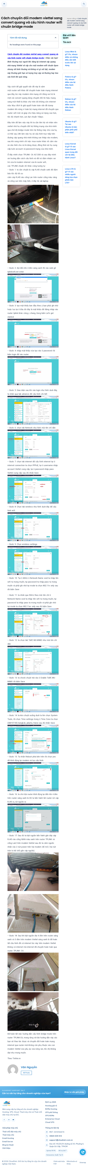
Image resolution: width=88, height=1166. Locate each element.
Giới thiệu (6, 1148)
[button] (55, 37)
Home (69, 19)
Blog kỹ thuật (8, 1145)
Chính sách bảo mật (59, 1162)
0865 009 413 (55, 1136)
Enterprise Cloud (52, 1119)
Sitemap (83, 1162)
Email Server (7, 1141)
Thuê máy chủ (8, 1135)
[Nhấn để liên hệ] (83, 1152)
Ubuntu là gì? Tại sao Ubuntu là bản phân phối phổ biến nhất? (71, 127)
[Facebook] (4, 1119)
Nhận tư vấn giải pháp (74, 1092)
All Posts (26, 1073)
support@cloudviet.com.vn (61, 1140)
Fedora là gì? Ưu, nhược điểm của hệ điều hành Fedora (70, 82)
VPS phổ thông (51, 1112)
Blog (74, 19)
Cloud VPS (49, 1122)
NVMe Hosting (51, 1109)
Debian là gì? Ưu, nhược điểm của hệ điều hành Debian (70, 104)
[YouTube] (13, 1119)
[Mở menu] (4, 4)
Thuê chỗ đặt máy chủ (11, 1132)
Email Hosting (8, 1138)
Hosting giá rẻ (51, 1106)
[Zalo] (9, 1119)
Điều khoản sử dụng (72, 1162)
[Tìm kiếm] (84, 4)
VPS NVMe (49, 1115)
